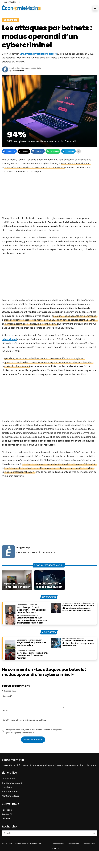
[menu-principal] (95, 7)
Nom (5, 710)
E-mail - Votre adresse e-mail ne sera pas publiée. (24, 720)
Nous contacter (10, 791)
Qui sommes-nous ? (12, 783)
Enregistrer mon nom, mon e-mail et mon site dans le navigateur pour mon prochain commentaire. (34, 731)
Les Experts (10, 20)
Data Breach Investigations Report (37, 53)
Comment (7, 696)
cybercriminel (9, 339)
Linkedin (6, 818)
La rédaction (8, 778)
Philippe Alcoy (23, 547)
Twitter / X (7, 814)
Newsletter (7, 787)
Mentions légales (10, 796)
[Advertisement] (49, 195)
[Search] (94, 832)
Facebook (7, 810)
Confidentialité (58, 844)
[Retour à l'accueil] (44, 8)
